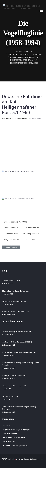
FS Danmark (30, 240)
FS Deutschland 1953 (32, 228)
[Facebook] (31, 11)
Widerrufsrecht (9, 441)
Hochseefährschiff (11, 228)
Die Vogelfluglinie (20, 118)
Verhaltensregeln (10, 433)
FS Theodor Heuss (11, 234)
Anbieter (6, 426)
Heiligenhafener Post (12, 240)
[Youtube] (36, 11)
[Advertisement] (23, 144)
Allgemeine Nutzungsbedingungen (16, 429)
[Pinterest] (34, 11)
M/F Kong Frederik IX (31, 234)
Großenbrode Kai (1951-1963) (15, 222)
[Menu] (41, 11)
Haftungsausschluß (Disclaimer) (15, 445)
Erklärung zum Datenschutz (14, 437)
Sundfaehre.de (38, 459)
